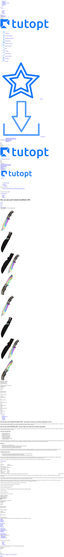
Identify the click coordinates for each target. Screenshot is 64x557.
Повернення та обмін (3, 530)
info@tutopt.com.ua (4, 193)
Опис (3, 415)
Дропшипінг (2, 520)
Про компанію (2, 523)
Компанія (1, 521)
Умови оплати (2, 528)
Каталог (1, 519)
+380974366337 (3, 16)
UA (2, 14)
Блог (1, 525)
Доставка (3, 419)
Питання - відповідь (3, 534)
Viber (3, 11)
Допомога (2, 531)
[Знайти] (1, 18)
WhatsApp (3, 13)
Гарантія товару (2, 533)
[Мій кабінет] (0, 142)
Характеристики (5, 416)
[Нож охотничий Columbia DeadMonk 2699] (6, 252)
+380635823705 (3, 15)
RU (0, 14)
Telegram (3, 10)
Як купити (4, 418)
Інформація (2, 526)
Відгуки (3, 417)
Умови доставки (3, 529)
